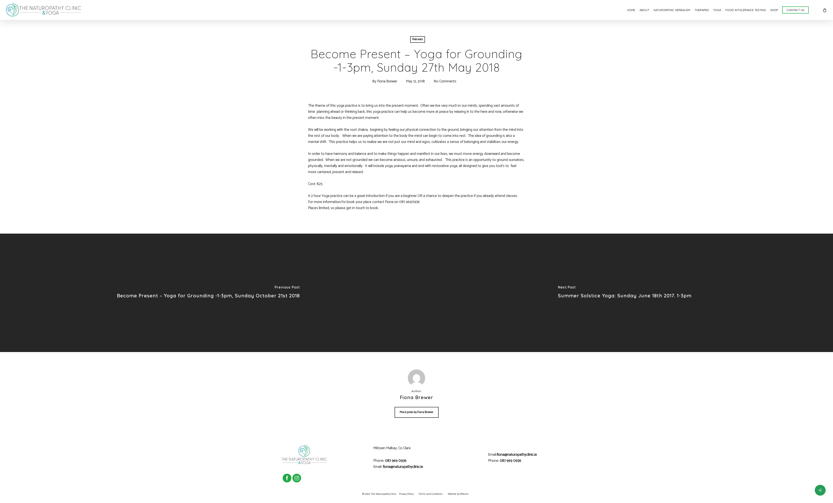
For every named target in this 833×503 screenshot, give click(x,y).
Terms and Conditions (430, 494)
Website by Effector (458, 494)
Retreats (417, 39)
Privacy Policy (406, 494)
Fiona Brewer (387, 81)
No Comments (445, 81)
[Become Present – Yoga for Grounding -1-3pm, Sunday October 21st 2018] (208, 293)
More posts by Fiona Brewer (416, 412)
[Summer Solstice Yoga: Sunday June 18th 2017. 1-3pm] (624, 293)
